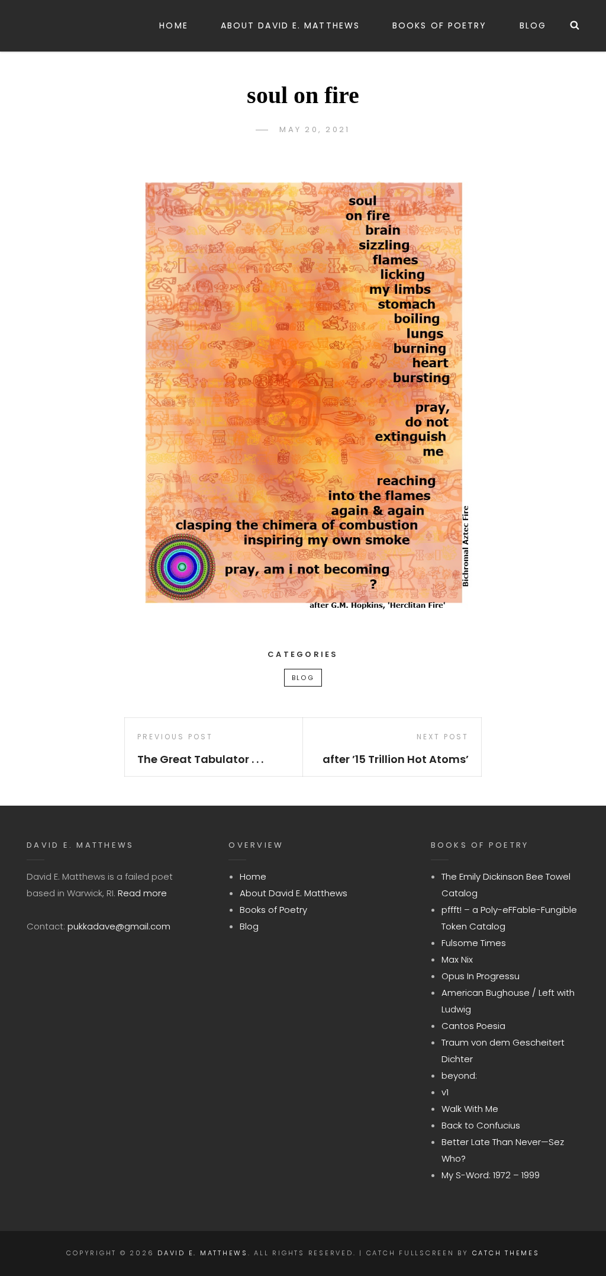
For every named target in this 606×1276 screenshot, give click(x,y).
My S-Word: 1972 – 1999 (490, 1175)
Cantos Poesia (473, 1025)
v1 (445, 1092)
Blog (533, 25)
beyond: (459, 1075)
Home (173, 25)
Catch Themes (506, 1253)
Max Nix (457, 959)
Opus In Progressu (480, 976)
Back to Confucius (480, 1125)
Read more (142, 893)
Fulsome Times (473, 943)
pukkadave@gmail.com (118, 926)
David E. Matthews (202, 1253)
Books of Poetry (439, 25)
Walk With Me (469, 1108)
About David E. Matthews (290, 25)
